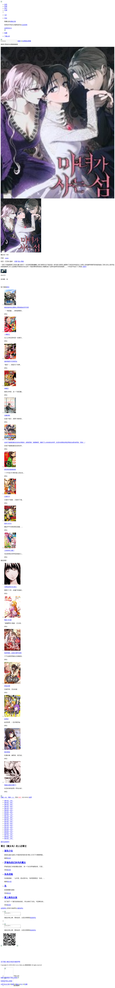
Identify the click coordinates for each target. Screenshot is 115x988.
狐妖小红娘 (8, 620)
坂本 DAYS (8, 523)
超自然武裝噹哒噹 (10, 469)
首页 (5, 4)
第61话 (8, 808)
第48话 (8, 833)
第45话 (8, 838)
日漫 (5, 10)
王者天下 (7, 496)
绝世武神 (7, 686)
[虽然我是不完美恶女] (10, 358)
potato (7, 258)
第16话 (9, 881)
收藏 (2, 977)
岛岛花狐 (8, 874)
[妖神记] (12, 716)
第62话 (8, 806)
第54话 (8, 821)
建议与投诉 (10, 961)
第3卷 (9, 858)
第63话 (8, 804)
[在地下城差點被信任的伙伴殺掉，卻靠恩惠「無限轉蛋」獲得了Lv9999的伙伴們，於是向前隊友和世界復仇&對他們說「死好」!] (10, 439)
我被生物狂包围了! (10, 785)
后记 (20, 797)
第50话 (8, 829)
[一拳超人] (10, 331)
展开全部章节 (5, 842)
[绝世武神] (12, 683)
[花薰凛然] (10, 412)
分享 (2, 984)
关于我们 (3, 961)
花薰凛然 (7, 415)
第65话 (8, 800)
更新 (5, 6)
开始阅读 (7, 977)
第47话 (8, 834)
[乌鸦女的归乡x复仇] (12, 584)
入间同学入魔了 (9, 550)
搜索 (19, 41)
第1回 (9, 893)
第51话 (8, 827)
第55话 (8, 819)
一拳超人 (7, 334)
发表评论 (33, 917)
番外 (11, 797)
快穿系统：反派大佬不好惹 (13, 653)
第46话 (8, 836)
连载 (4, 797)
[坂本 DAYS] (10, 520)
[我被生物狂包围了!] (12, 782)
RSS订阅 (6, 984)
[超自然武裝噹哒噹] (10, 466)
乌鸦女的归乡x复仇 (10, 587)
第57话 (8, 816)
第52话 (8, 825)
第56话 (8, 817)
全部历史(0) (8, 28)
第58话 (8, 814)
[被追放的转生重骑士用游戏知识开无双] (10, 304)
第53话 (8, 823)
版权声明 (17, 961)
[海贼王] (10, 385)
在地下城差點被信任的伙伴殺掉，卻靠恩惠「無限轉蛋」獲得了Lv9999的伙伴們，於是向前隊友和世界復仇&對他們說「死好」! (44, 442)
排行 (5, 8)
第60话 (8, 810)
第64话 (8, 802)
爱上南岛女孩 (10, 897)
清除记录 (13, 21)
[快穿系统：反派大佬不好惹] (12, 650)
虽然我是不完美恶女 (10, 361)
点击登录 (24, 25)
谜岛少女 (8, 851)
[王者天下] (10, 493)
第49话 (8, 831)
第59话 (8, 812)
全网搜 (29, 41)
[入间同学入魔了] (10, 547)
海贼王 (6, 388)
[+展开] (84, 266)
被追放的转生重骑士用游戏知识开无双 (16, 307)
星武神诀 (7, 752)
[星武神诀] (12, 749)
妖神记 (6, 719)
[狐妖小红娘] (12, 617)
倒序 (30, 797)
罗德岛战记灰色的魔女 (15, 862)
